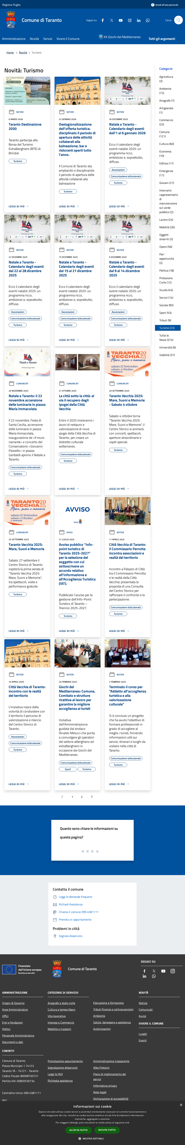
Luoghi (143, 1034)
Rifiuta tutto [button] (107, 1129)
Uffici (5, 1016)
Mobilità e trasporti (59, 1029)
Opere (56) (165, 246)
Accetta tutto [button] (78, 1130)
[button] (92, 1138)
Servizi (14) (166, 297)
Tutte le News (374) (166, 337)
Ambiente (99, 1016)
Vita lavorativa (57, 1016)
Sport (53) (165, 313)
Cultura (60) (166, 144)
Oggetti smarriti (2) (166, 237)
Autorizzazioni (102, 1029)
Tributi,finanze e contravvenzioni (113, 1009)
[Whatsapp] (146, 20)
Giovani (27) (166, 183)
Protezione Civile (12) (166, 280)
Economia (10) (165, 153)
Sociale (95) (166, 305)
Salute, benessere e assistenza (112, 1022)
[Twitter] (110, 20)
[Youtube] (119, 20)
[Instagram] (128, 20)
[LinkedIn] (137, 20)
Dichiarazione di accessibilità (110, 1098)
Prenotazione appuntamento (65, 1061)
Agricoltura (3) (166, 79)
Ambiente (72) (165, 90)
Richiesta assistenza (60, 1080)
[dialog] (92, 1123)
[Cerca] (178, 20)
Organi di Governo (13, 1003)
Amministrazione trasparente (111, 1061)
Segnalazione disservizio (63, 1067)
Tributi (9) (165, 320)
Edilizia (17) (166, 163)
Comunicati (22, 383)
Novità (23, 52)
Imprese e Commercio (61, 1022)
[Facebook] (101, 20)
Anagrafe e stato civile (61, 1003)
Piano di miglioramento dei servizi (109, 1076)
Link (127, 1122)
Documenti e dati (12, 1042)
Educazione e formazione (108, 1003)
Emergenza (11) (166, 173)
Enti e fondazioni (12, 1022)
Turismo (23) (167, 328)
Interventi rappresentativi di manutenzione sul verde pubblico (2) (168, 201)
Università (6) (167, 347)
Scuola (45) (166, 290)
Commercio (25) (166, 122)
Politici (6, 1029)
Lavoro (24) (166, 219)
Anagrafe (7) (166, 100)
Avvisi (69, 532)
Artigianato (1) (166, 110)
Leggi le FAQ (55, 1074)
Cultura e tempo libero (61, 1009)
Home (10, 52)
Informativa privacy (105, 1085)
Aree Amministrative (15, 1009)
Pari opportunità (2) (166, 258)
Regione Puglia (11, 5)
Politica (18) (166, 270)
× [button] (181, 1105)
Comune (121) (164, 134)
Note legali (99, 1092)
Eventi (143, 1040)
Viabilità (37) (167, 355)
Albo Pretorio (101, 1067)
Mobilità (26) (167, 227)
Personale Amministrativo (18, 1035)
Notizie (20, 112)
